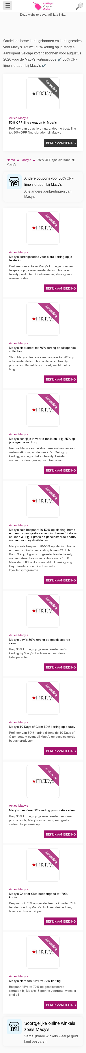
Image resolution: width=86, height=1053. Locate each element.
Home (11, 160)
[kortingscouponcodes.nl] (43, 6)
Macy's (26, 160)
